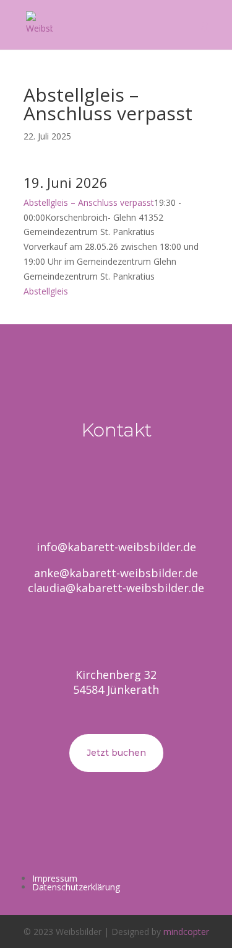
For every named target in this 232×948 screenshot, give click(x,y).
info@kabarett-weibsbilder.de (116, 546)
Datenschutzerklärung (76, 887)
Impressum (54, 878)
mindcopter (186, 931)
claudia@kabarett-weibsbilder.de (116, 587)
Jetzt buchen (116, 752)
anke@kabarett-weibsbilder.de (116, 572)
